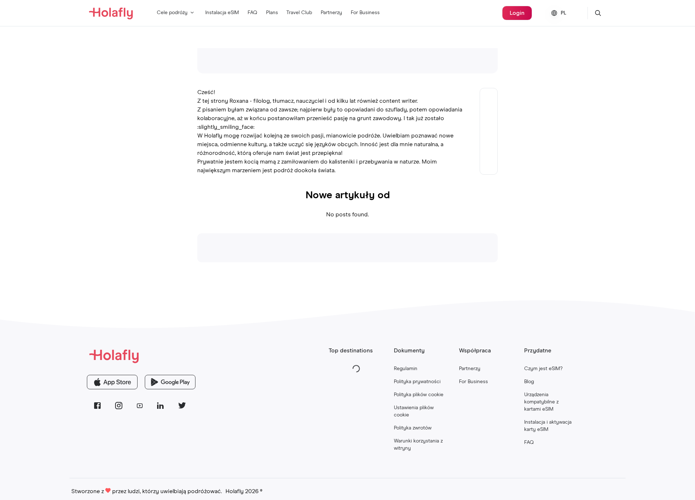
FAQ (252, 12)
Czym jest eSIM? (543, 368)
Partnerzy (331, 12)
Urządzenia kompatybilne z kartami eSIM (541, 402)
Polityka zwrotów (412, 428)
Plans (272, 12)
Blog (529, 381)
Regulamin (405, 368)
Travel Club (299, 12)
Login (517, 13)
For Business (365, 12)
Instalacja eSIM (222, 12)
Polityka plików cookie (418, 394)
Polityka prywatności (417, 381)
